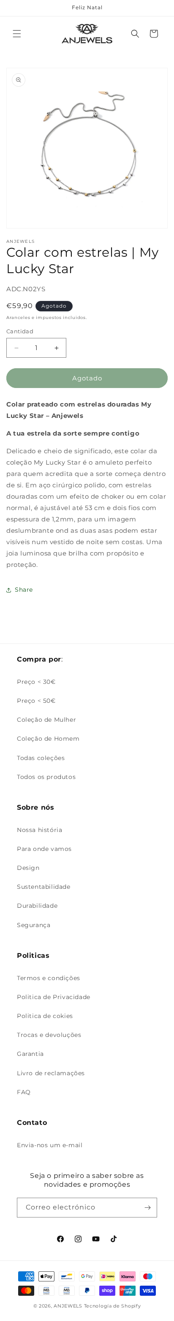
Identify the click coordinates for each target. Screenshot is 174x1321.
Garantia (30, 1054)
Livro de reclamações (51, 1073)
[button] (17, 33)
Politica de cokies (45, 1016)
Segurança (33, 925)
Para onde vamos (44, 849)
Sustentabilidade (44, 886)
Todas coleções (41, 758)
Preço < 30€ (36, 682)
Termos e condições (48, 978)
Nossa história (39, 830)
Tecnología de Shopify (112, 1306)
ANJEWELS (68, 1306)
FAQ (24, 1092)
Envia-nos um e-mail (49, 1145)
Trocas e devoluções (49, 1035)
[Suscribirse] (147, 1207)
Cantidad (19, 331)
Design (28, 868)
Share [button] (24, 589)
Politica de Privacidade (53, 997)
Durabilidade (37, 905)
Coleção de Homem (48, 738)
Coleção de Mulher (46, 719)
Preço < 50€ (36, 700)
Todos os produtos (46, 777)
